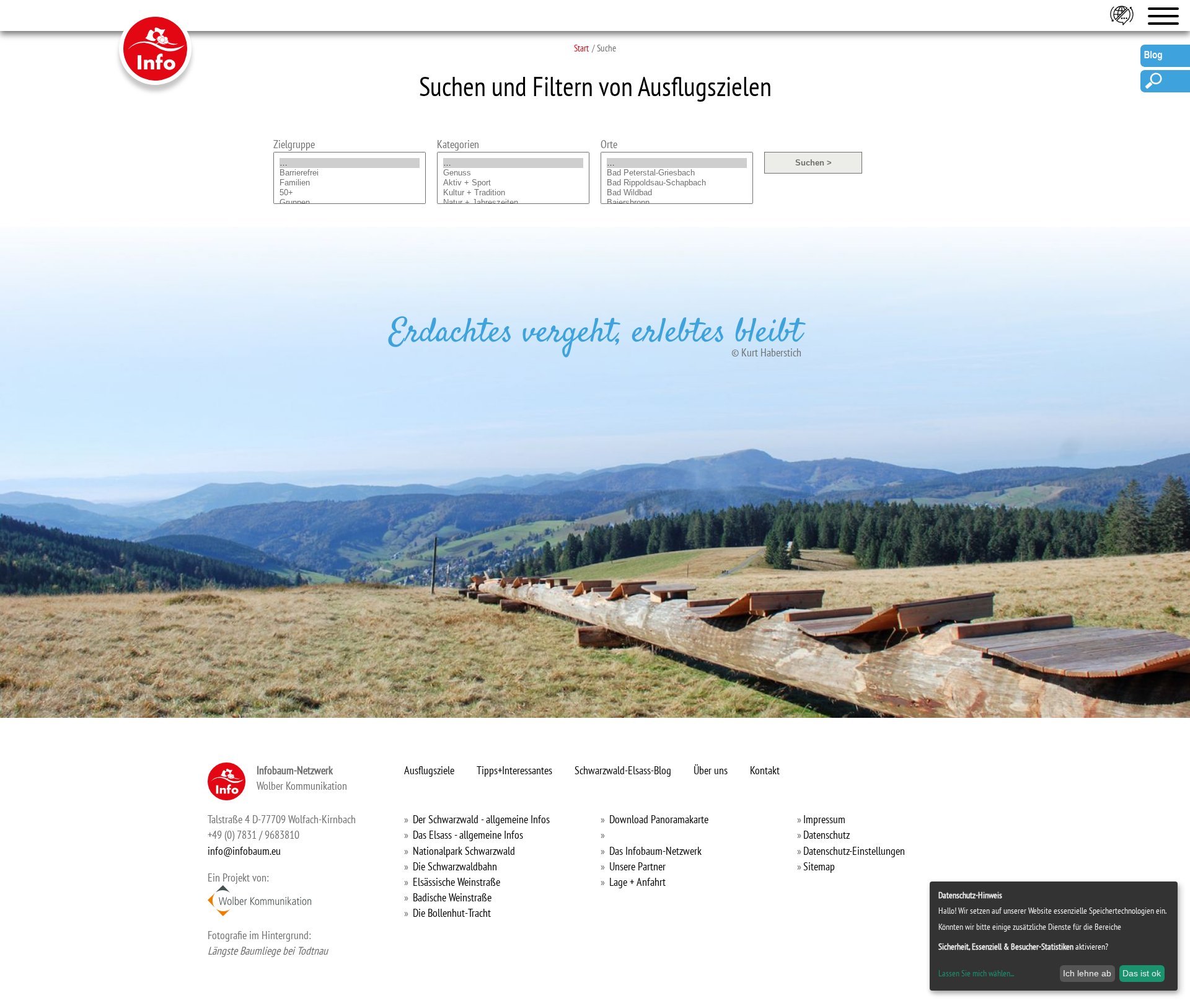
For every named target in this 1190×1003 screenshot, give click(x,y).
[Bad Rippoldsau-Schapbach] (677, 183)
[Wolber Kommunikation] (259, 900)
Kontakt (765, 770)
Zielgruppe (294, 144)
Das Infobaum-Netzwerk (655, 851)
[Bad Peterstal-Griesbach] (677, 173)
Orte (609, 144)
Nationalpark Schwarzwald (464, 851)
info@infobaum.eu (244, 851)
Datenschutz (826, 835)
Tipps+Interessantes (514, 770)
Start (581, 48)
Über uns (711, 770)
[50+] (350, 193)
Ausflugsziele (429, 770)
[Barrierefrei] (350, 173)
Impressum (824, 819)
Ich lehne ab (1087, 973)
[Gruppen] (350, 203)
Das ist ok (1141, 973)
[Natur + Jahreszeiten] (513, 203)
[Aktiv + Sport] (513, 183)
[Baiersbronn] (677, 203)
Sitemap (819, 866)
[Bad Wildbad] (677, 193)
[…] (350, 163)
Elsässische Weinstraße (456, 882)
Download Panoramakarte (658, 819)
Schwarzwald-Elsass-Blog (623, 770)
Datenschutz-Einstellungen (854, 851)
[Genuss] (513, 173)
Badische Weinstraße (452, 897)
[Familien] (350, 183)
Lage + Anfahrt (637, 882)
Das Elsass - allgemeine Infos (468, 835)
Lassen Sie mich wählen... (976, 973)
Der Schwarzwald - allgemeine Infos (481, 819)
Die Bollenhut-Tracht (452, 913)
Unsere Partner (637, 866)
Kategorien (458, 144)
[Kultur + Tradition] (513, 193)
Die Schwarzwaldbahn (455, 866)
